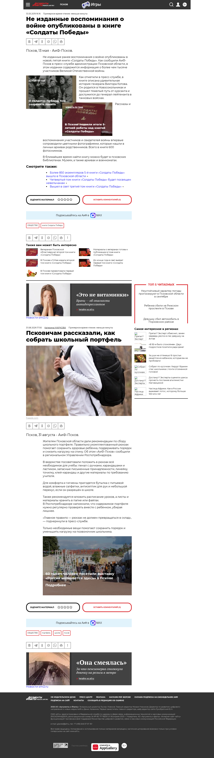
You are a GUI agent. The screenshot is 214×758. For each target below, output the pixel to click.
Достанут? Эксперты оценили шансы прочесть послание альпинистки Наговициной (168, 380)
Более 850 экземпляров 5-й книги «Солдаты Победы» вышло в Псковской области (85, 174)
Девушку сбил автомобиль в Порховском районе (161, 320)
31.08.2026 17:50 (34, 327)
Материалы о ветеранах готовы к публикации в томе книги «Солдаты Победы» (110, 252)
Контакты (79, 700)
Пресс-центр (85, 697)
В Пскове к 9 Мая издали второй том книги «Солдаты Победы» (57, 261)
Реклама (100, 697)
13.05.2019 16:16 (33, 13)
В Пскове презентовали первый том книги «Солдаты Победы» (57, 272)
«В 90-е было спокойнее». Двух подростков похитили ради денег (166, 345)
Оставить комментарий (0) (107, 200)
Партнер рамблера (79, 746)
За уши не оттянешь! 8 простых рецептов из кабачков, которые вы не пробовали (168, 358)
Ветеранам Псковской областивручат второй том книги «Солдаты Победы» (57, 252)
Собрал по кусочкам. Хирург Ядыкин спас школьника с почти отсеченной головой (168, 369)
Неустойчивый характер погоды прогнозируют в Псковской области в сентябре (161, 294)
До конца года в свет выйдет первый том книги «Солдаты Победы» (108, 263)
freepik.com (32, 418)
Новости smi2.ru (37, 317)
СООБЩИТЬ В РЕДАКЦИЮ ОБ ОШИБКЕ (106, 700)
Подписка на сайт (60, 700)
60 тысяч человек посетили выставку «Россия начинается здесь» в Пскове (79, 576)
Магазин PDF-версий (120, 697)
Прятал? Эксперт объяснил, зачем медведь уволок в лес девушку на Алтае (166, 336)
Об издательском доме (63, 697)
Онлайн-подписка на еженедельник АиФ (156, 697)
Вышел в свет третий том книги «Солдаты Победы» (86, 186)
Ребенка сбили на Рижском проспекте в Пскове (161, 307)
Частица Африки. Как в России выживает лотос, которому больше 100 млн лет (167, 391)
